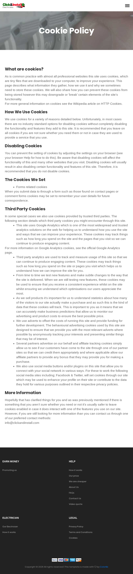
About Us (74, 487)
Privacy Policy (76, 526)
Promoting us (9, 470)
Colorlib (104, 566)
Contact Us (75, 498)
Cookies (73, 537)
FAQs (71, 492)
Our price (74, 475)
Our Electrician (10, 526)
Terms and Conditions (80, 532)
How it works (75, 470)
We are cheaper (77, 481)
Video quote (75, 504)
